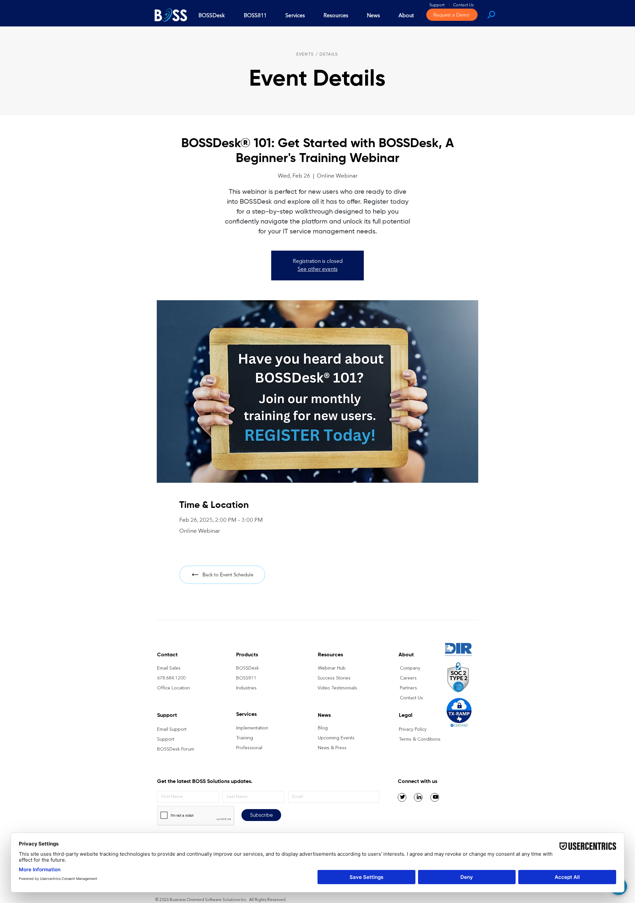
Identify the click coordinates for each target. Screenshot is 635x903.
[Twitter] (402, 797)
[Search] (491, 14)
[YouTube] (435, 797)
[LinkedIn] (419, 797)
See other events (318, 269)
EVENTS (305, 54)
